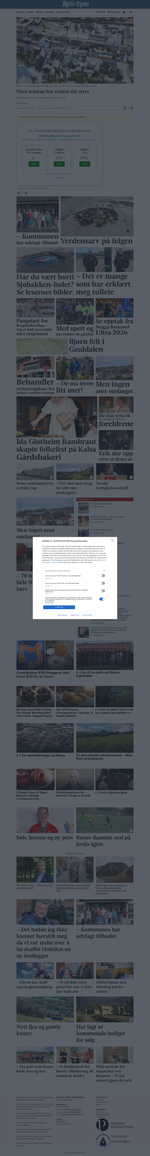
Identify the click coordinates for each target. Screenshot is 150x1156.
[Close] (113, 541)
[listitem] (75, 571)
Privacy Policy (87, 615)
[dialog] (75, 578)
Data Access (75, 615)
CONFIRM (59, 607)
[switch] (102, 575)
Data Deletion (62, 615)
